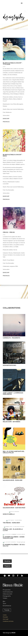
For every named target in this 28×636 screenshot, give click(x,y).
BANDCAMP (6, 118)
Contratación (8, 592)
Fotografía (7, 596)
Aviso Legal (5, 619)
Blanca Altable (13, 585)
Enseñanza (7, 605)
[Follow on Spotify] (5, 576)
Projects (7, 566)
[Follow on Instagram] (13, 576)
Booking (7, 561)
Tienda (6, 610)
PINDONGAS (6, 121)
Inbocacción (7, 594)
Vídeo (5, 598)
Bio (4, 601)
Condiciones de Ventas (8, 621)
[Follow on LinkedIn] (22, 576)
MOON (13, 632)
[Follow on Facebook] (18, 576)
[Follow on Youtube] (9, 576)
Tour (4, 603)
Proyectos (7, 590)
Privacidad (5, 617)
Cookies (5, 615)
